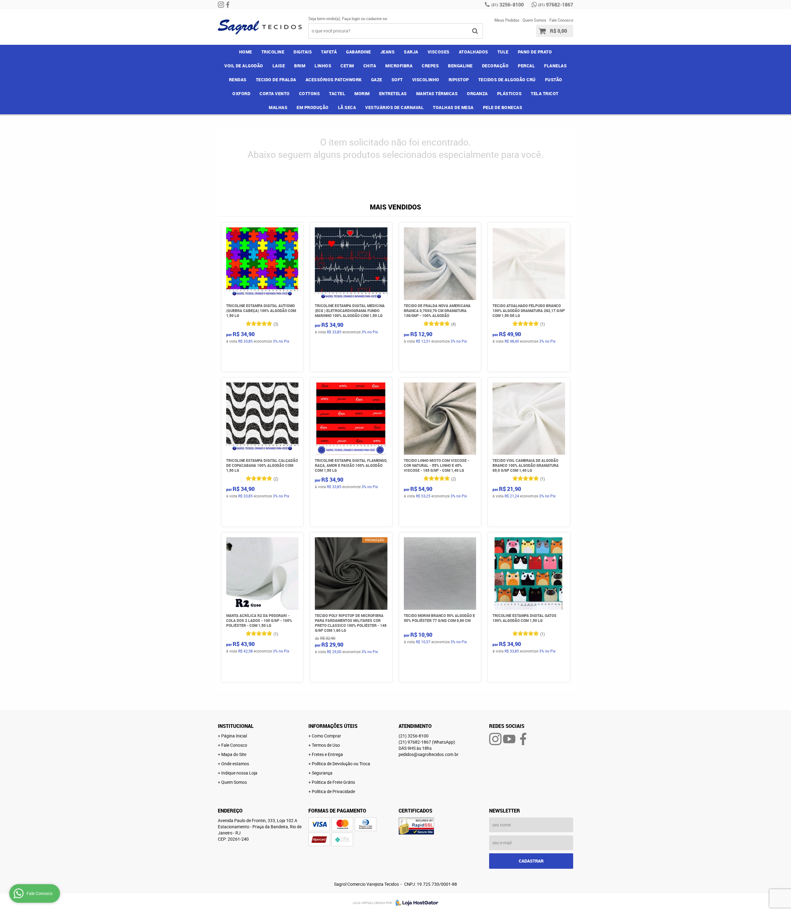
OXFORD (241, 93)
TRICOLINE (273, 52)
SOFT (397, 79)
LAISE (279, 66)
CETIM (347, 66)
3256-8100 (507, 4)
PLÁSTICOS (509, 93)
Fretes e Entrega (327, 754)
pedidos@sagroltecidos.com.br (429, 754)
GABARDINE (358, 52)
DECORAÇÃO (495, 66)
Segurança (322, 773)
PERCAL (526, 66)
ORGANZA (477, 93)
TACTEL (337, 93)
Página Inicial (234, 736)
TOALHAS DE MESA (453, 107)
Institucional (236, 726)
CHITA (369, 66)
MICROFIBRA (398, 66)
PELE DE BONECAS (502, 107)
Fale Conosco (561, 20)
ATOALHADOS (473, 52)
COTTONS (309, 93)
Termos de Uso (326, 745)
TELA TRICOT (545, 93)
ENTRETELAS (393, 93)
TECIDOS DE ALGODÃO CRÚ (507, 79)
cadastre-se (376, 18)
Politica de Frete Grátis (333, 782)
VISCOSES (439, 52)
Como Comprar (326, 736)
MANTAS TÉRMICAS (437, 93)
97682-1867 (555, 4)
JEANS (387, 52)
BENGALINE (460, 66)
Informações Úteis (332, 726)
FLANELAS (555, 66)
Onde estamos (235, 763)
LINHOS (323, 66)
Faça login (351, 18)
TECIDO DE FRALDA (276, 79)
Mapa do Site (233, 754)
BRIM (299, 66)
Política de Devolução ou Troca (341, 763)
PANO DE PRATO (535, 52)
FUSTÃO (553, 79)
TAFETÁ (329, 52)
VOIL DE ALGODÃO (243, 66)
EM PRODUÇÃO (313, 107)
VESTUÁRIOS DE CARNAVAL (394, 107)
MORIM (362, 93)
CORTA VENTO (275, 93)
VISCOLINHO (425, 79)
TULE (503, 52)
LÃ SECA (347, 107)
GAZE (376, 79)
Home (245, 52)
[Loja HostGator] (415, 903)
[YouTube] (509, 739)
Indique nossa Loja (239, 773)
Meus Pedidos (506, 20)
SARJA (411, 52)
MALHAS (278, 107)
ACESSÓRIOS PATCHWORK (334, 79)
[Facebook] (228, 5)
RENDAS (238, 79)
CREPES (430, 66)
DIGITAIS (303, 52)
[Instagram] (221, 5)
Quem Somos (534, 20)
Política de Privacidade (333, 791)
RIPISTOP (459, 79)
